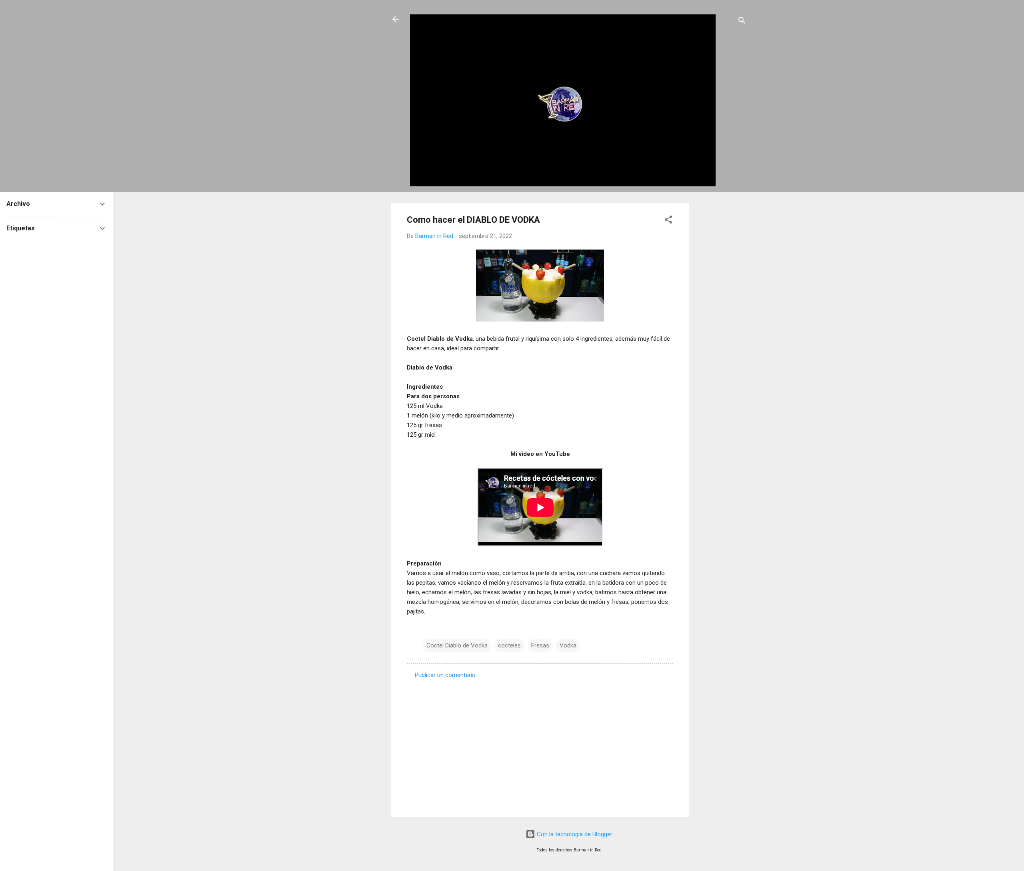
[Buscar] (742, 22)
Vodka (568, 645)
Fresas (540, 645)
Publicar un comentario (445, 675)
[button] (668, 221)
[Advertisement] (721, 323)
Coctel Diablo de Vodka (457, 645)
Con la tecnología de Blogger (573, 834)
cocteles (509, 645)
